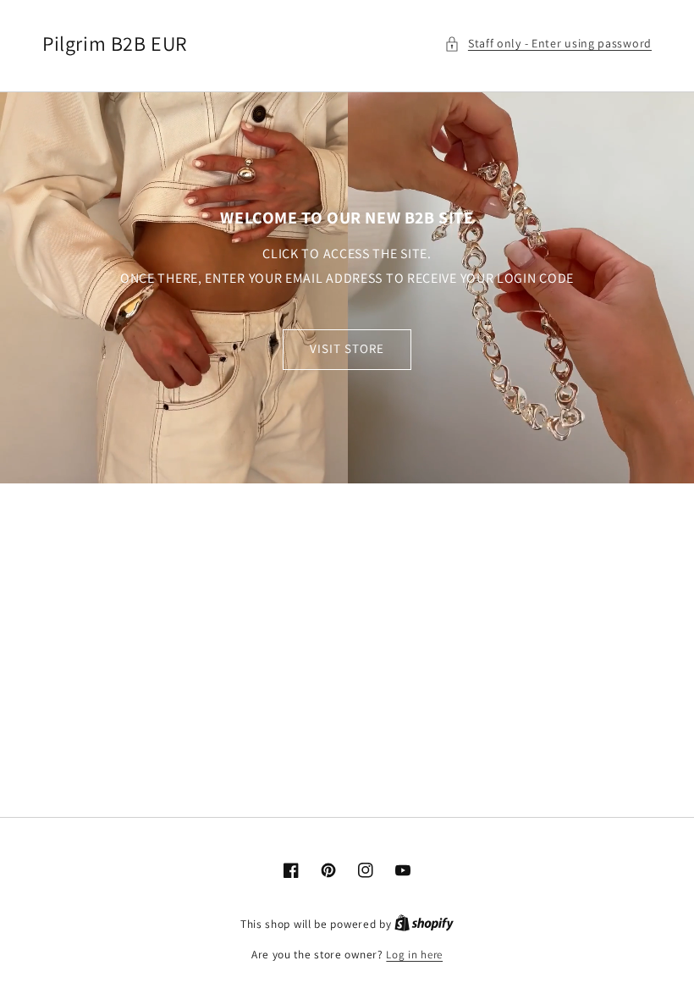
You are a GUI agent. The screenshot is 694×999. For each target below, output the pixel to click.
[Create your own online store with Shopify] (424, 924)
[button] (548, 43)
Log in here (414, 954)
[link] (347, 287)
